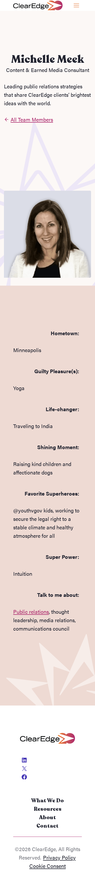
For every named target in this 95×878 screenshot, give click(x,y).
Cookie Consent (47, 866)
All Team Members (32, 119)
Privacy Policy (59, 857)
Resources (47, 809)
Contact (47, 825)
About (47, 817)
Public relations (31, 611)
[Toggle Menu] (76, 5)
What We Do (47, 800)
